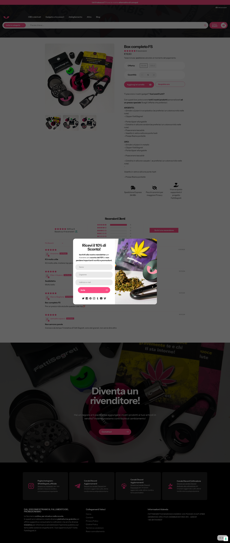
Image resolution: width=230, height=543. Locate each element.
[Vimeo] (105, 298)
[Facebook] (87, 298)
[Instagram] (94, 298)
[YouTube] (101, 298)
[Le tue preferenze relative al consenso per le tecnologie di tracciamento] (226, 539)
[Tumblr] (97, 298)
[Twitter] (83, 298)
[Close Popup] (153, 241)
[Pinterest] (90, 298)
